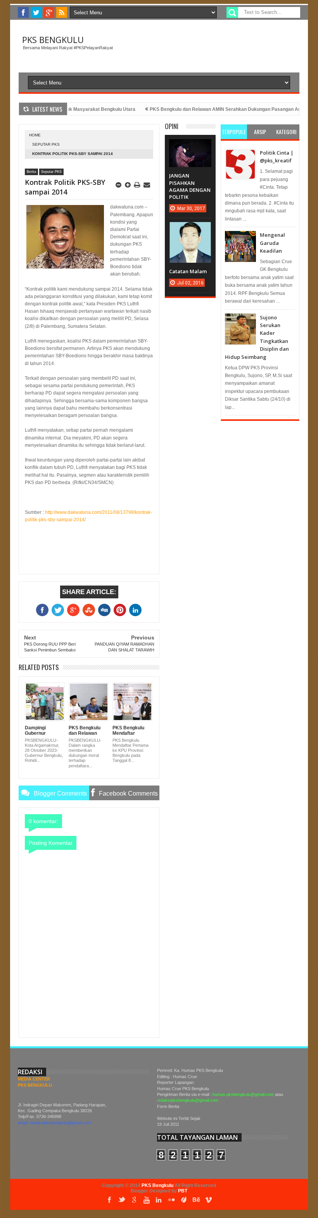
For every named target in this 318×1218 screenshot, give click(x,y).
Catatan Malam (188, 271)
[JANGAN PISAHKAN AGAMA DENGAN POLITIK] (190, 147)
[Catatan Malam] (190, 230)
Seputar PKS (46, 144)
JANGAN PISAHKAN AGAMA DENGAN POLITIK (190, 186)
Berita (31, 172)
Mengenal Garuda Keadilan (272, 242)
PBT (182, 1191)
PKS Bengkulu (53, 39)
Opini (171, 126)
